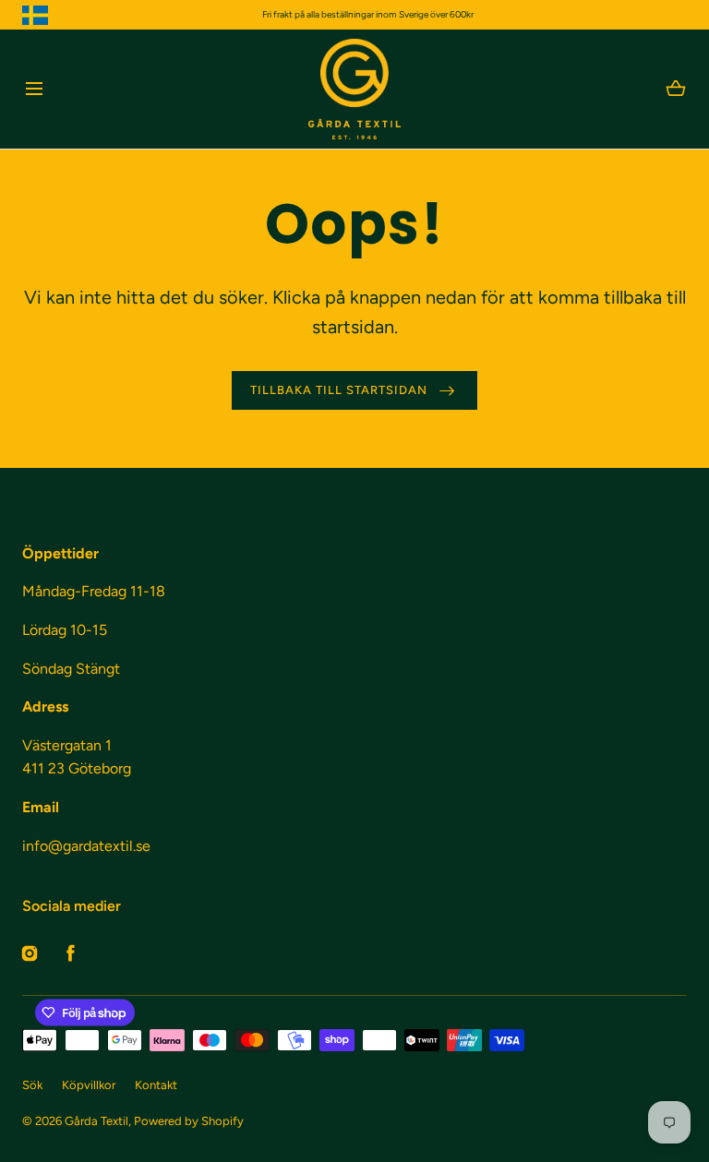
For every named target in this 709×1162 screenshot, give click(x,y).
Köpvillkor (88, 1085)
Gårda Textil (96, 1121)
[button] (33, 89)
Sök (32, 1085)
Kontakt (156, 1085)
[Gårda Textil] (354, 89)
